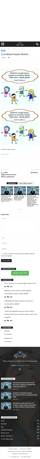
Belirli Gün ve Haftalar (25, 449)
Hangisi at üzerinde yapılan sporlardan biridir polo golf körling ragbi (19, 198)
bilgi (2, 427)
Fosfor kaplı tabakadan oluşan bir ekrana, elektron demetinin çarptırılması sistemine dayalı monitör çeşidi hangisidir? (20, 314)
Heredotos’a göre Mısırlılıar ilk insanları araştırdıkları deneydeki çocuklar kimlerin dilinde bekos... (24, 405)
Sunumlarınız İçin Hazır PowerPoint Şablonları (20, 451)
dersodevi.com (15, 456)
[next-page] (21, 209)
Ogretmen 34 (8, 338)
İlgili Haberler (12, 183)
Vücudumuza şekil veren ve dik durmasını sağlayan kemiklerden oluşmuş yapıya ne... (24, 384)
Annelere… (35, 172)
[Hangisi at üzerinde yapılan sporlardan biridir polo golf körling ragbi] (20, 190)
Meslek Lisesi (5, 433)
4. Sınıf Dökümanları (7, 439)
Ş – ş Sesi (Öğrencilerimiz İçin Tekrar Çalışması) (8, 174)
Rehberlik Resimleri (7, 430)
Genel (9, 48)
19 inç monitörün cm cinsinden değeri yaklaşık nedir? (20, 283)
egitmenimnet (5, 154)
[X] (8, 63)
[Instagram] (20, 369)
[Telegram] (27, 63)
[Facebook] (3, 63)
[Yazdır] (22, 63)
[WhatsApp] (17, 63)
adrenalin (7, 331)
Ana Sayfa (3, 48)
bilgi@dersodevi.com (22, 365)
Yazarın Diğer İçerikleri (25, 183)
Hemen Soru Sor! (20, 273)
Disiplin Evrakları (13, 449)
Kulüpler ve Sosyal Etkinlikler (20, 453)
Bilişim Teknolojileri (6, 436)
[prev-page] (19, 209)
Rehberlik (4, 424)
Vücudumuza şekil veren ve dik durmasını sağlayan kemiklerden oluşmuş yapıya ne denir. (7, 198)
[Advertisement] (20, 20)
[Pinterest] (12, 63)
